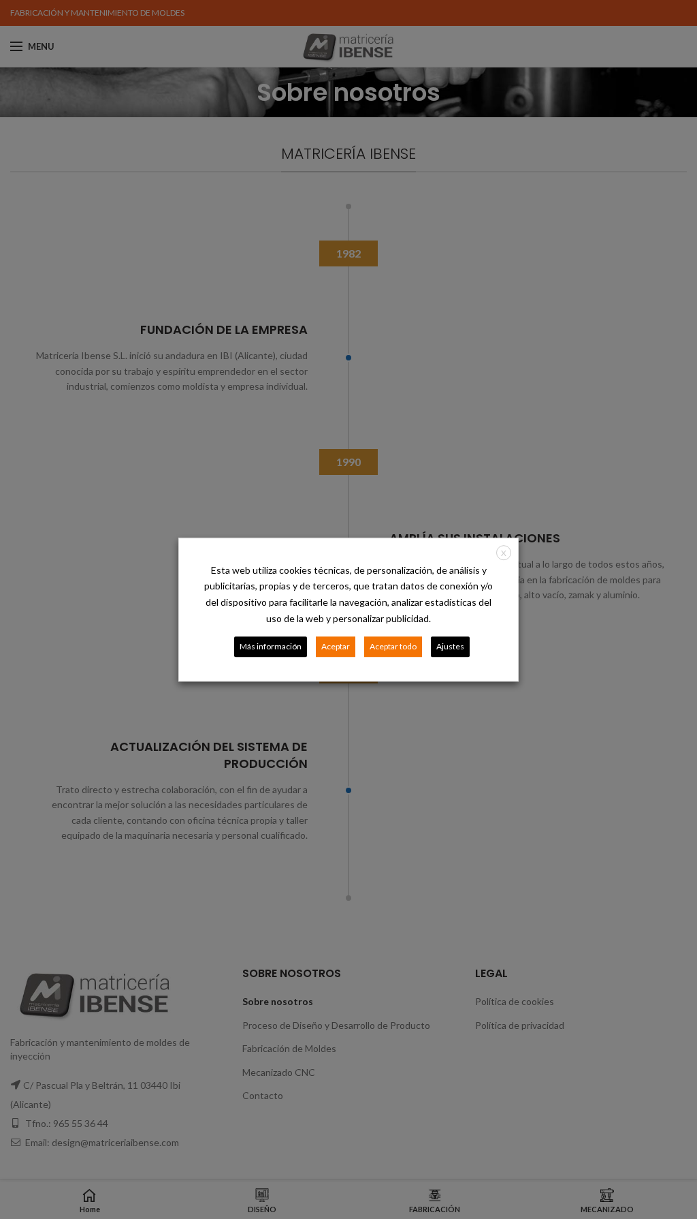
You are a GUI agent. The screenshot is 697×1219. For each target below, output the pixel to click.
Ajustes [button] (450, 646)
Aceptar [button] (335, 646)
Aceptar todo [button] (393, 646)
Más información (271, 646)
